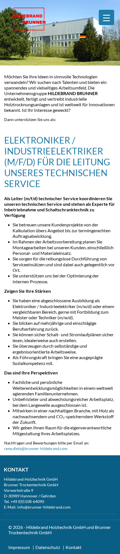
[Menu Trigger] (106, 17)
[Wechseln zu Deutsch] (83, 36)
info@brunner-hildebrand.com (44, 507)
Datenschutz (47, 547)
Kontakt (73, 547)
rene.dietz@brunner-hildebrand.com (36, 448)
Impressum (19, 547)
